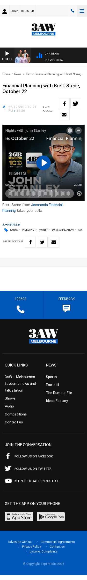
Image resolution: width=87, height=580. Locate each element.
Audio (9, 406)
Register (27, 11)
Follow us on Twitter (32, 468)
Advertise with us (20, 542)
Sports (51, 377)
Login (15, 11)
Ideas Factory (57, 401)
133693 (72, 11)
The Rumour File (59, 393)
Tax (28, 74)
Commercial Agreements (58, 542)
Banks (14, 229)
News (18, 74)
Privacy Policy (31, 546)
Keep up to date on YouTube (36, 481)
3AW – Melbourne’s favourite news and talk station (20, 384)
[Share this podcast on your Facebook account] (64, 103)
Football (52, 385)
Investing (28, 229)
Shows (10, 398)
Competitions (16, 414)
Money (43, 229)
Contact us (14, 422)
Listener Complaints (44, 551)
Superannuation (63, 229)
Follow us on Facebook (33, 456)
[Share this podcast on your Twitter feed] (75, 103)
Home (6, 74)
